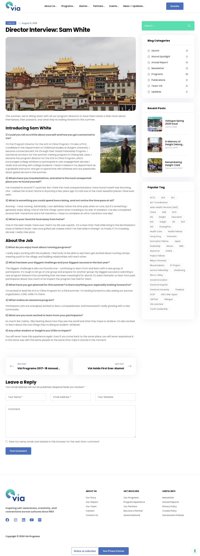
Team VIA (11, 23)
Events (113, 6)
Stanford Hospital (158, 284)
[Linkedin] (23, 520)
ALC (173, 197)
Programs (67, 6)
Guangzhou (165, 226)
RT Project (175, 265)
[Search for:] (162, 25)
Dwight (162, 217)
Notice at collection (85, 551)
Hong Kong (155, 236)
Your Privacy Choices (113, 551)
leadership (155, 246)
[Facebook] (7, 520)
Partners (98, 6)
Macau (169, 246)
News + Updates (133, 6)
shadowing (179, 270)
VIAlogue (168, 299)
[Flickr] (39, 520)
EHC (152, 221)
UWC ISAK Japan (169, 294)
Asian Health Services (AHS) (164, 207)
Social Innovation (158, 279)
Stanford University (159, 289)
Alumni (83, 6)
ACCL (152, 197)
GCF (183, 221)
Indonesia (172, 236)
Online (169, 250)
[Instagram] (15, 520)
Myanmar (155, 250)
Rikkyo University (158, 260)
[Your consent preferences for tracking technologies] (195, 551)
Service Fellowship (159, 270)
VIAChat (154, 299)
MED (181, 246)
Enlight (163, 221)
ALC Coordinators (159, 202)
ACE (163, 197)
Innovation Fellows (159, 241)
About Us (49, 6)
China (153, 212)
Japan (177, 241)
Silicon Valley (156, 275)
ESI (173, 221)
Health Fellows (175, 231)
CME (164, 212)
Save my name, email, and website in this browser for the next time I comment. (54, 441)
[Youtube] (31, 520)
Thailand (179, 289)
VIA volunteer (156, 304)
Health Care (156, 231)
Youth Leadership (159, 308)
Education (177, 217)
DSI (151, 217)
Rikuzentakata (157, 265)
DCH (174, 212)
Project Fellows (157, 255)
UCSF (152, 294)
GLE (151, 226)
